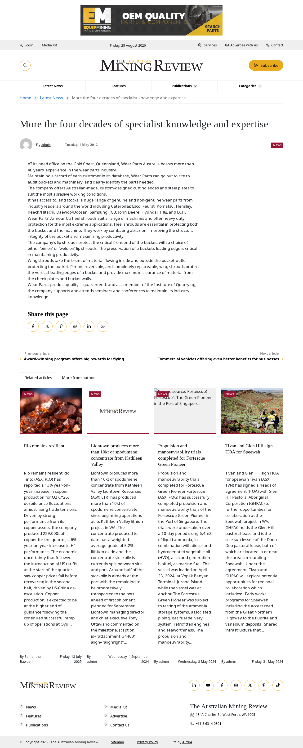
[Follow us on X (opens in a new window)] (250, 685)
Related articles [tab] (38, 377)
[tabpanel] (152, 523)
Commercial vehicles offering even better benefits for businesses (218, 359)
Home (25, 97)
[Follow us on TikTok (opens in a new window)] (278, 685)
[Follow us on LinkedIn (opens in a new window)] (194, 685)
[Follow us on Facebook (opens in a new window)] (222, 685)
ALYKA (187, 742)
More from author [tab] (78, 377)
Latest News (51, 97)
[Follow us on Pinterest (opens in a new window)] (264, 685)
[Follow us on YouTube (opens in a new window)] (208, 685)
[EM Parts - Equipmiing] (151, 19)
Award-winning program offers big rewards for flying (74, 359)
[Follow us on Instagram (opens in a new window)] (236, 685)
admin (46, 145)
